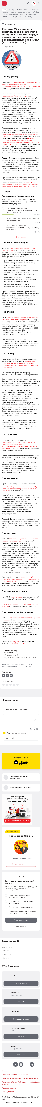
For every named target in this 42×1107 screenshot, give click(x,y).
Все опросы (21, 237)
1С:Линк (5, 951)
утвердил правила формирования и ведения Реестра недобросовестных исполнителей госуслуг (21, 488)
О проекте (6, 1071)
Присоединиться (21, 1019)
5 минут (28, 667)
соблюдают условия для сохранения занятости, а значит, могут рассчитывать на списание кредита (20, 184)
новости (20, 667)
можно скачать (16, 597)
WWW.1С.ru (7, 947)
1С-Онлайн (7, 954)
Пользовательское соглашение (15, 1075)
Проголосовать (21, 920)
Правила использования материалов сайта (20, 1078)
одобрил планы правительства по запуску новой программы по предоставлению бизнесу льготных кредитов (21, 85)
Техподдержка (8, 1092)
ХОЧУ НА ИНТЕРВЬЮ (17, 644)
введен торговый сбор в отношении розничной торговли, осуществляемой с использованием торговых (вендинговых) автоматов (19, 444)
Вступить (21, 1037)
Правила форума (9, 1088)
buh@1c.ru (15, 642)
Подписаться (21, 983)
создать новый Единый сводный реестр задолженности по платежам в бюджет (20, 579)
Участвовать (21, 1001)
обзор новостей (13, 664)
